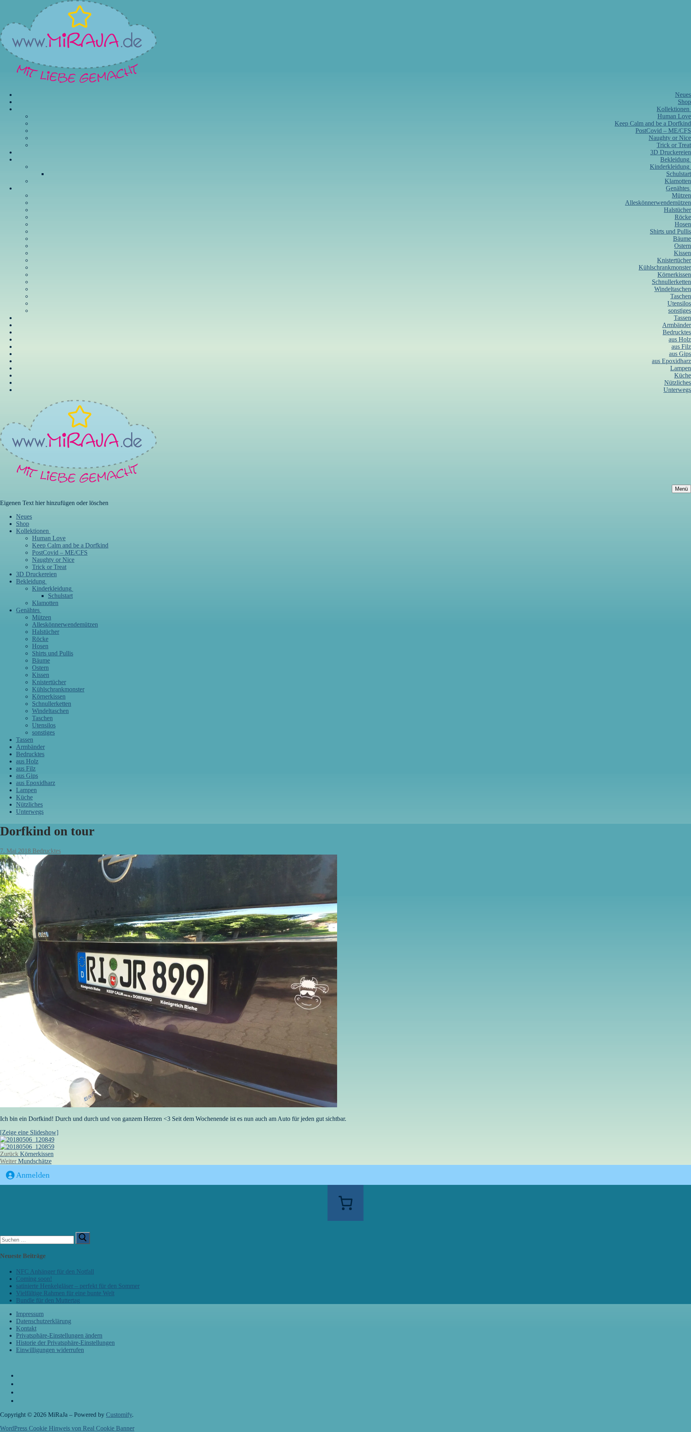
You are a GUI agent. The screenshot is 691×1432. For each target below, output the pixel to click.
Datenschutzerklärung (43, 1321)
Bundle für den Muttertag (48, 1300)
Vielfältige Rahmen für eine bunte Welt (65, 1293)
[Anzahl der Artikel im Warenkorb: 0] (345, 1203)
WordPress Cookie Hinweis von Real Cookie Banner (67, 1428)
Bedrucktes (46, 850)
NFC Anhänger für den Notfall (55, 1271)
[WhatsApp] (22, 1400)
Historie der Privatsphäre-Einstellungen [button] (65, 1342)
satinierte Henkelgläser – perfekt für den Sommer (78, 1285)
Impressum (30, 1313)
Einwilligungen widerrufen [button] (50, 1349)
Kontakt (26, 1328)
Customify (119, 1414)
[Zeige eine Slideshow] (29, 1132)
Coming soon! (34, 1278)
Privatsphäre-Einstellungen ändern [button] (59, 1335)
